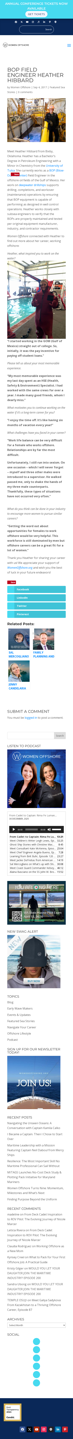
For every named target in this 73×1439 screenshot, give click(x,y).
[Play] (14, 829)
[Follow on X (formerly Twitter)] (21, 22)
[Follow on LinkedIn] (44, 22)
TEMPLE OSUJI (17, 1300)
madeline (13, 1214)
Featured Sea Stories (21, 1021)
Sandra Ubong (17, 1284)
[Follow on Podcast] (56, 22)
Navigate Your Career (21, 1027)
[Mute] (49, 829)
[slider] (57, 829)
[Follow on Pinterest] (50, 22)
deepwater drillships (32, 185)
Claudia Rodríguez (19, 1246)
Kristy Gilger (15, 1268)
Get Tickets (36, 14)
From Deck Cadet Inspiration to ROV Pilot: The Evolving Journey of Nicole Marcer (36, 1219)
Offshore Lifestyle (19, 1033)
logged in (31, 718)
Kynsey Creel (15, 1257)
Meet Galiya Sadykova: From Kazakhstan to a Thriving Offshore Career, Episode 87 (34, 1305)
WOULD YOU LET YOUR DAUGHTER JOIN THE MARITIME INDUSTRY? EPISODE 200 (33, 1273)
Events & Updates (19, 1015)
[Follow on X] (29, 1429)
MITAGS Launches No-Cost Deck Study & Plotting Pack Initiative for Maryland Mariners (34, 1177)
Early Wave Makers (20, 1008)
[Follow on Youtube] (27, 22)
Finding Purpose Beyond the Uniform (32, 1199)
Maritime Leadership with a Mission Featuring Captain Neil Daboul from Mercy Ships (35, 1150)
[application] (36, 829)
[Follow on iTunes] (38, 22)
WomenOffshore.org (19, 568)
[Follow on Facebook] (16, 22)
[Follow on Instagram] (33, 22)
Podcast (12, 1040)
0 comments (25, 92)
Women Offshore (20, 87)
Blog (10, 1002)
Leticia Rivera (16, 1230)
